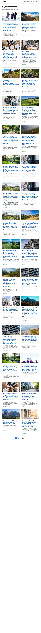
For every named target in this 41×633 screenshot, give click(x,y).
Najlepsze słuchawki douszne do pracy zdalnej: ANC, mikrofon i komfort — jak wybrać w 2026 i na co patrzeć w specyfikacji (29, 396)
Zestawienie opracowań (27, 1)
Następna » (23, 438)
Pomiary (4, 1)
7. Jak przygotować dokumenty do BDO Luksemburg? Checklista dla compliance (10, 422)
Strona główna (36, 1)
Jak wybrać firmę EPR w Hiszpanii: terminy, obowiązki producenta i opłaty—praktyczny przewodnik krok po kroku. (11, 83)
